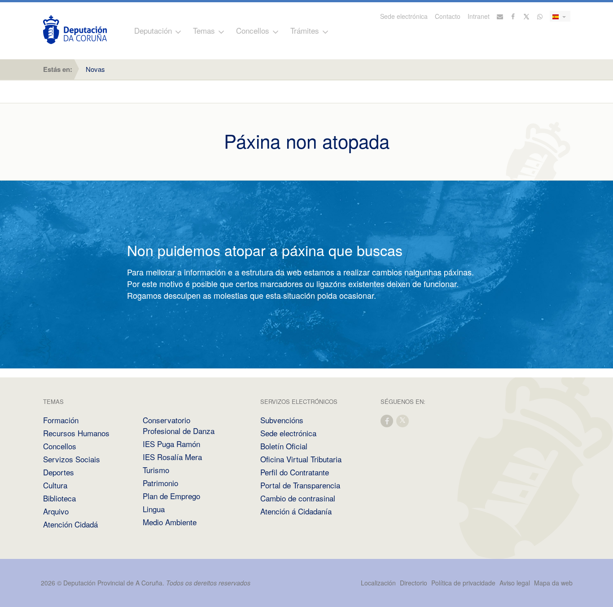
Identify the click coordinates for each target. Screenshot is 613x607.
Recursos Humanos (76, 433)
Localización (378, 582)
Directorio (413, 582)
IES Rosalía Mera (172, 456)
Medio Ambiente (170, 521)
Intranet (479, 16)
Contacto (447, 16)
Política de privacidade (464, 582)
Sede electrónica (404, 16)
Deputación (153, 30)
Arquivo (56, 511)
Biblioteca (59, 498)
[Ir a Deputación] (75, 29)
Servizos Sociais (71, 459)
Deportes (58, 472)
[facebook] (387, 420)
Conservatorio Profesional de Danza (179, 425)
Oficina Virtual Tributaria (301, 459)
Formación (61, 419)
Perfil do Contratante (294, 472)
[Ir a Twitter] (527, 16)
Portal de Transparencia (300, 485)
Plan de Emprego (171, 495)
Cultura (55, 485)
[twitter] (403, 420)
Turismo (156, 469)
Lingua (154, 508)
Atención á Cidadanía (296, 511)
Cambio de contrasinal (297, 498)
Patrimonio (160, 482)
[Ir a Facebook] (513, 16)
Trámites (304, 30)
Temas (204, 30)
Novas (95, 69)
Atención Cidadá (70, 524)
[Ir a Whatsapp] (539, 16)
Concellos (252, 30)
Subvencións (281, 419)
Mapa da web (553, 582)
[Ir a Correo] (500, 16)
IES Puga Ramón (171, 443)
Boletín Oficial (283, 446)
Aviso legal (514, 582)
